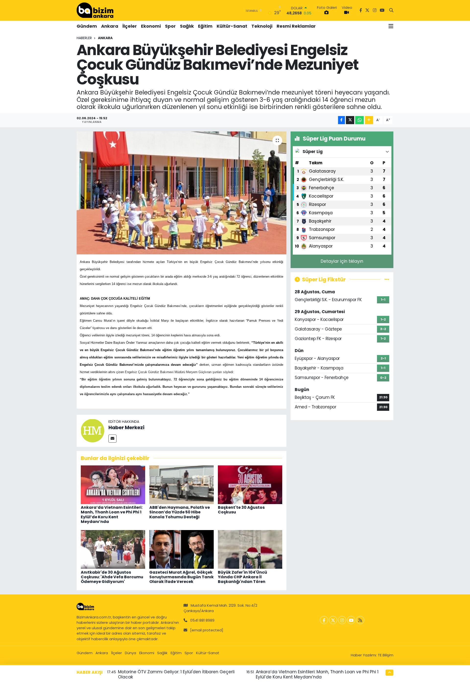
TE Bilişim (385, 655)
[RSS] (360, 620)
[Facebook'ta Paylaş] (341, 120)
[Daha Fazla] (369, 120)
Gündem (87, 26)
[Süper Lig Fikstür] (387, 279)
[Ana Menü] (390, 26)
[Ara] (391, 10)
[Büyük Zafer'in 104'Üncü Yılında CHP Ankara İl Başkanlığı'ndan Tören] (250, 549)
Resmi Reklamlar (296, 26)
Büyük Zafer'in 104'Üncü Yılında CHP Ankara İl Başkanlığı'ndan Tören (242, 576)
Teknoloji (261, 26)
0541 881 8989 (202, 620)
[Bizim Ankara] (95, 10)
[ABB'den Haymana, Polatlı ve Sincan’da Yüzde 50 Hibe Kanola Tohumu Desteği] (181, 484)
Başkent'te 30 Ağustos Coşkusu (241, 510)
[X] (333, 620)
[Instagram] (342, 620)
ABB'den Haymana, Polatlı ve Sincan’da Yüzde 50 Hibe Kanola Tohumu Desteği (179, 512)
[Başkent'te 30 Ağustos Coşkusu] (250, 484)
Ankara (109, 26)
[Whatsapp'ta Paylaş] (359, 120)
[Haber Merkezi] (92, 430)
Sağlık (187, 26)
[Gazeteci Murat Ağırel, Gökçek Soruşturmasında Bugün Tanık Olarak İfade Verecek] (181, 549)
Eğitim (205, 26)
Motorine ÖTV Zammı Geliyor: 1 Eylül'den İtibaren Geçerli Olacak (176, 674)
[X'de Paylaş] (350, 120)
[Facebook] (324, 620)
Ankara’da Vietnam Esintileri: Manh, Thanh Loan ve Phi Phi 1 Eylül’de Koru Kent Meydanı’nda (111, 514)
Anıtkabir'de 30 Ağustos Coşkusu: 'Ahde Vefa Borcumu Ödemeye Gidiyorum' (112, 576)
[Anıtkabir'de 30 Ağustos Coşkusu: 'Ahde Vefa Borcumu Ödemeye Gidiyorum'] (113, 549)
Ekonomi (151, 26)
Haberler (84, 37)
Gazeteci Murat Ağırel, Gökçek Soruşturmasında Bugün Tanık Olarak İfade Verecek (181, 576)
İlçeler (129, 26)
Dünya (130, 652)
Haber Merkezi (126, 427)
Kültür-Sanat (232, 26)
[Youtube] (351, 620)
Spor (170, 26)
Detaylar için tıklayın (342, 261)
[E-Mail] (112, 439)
